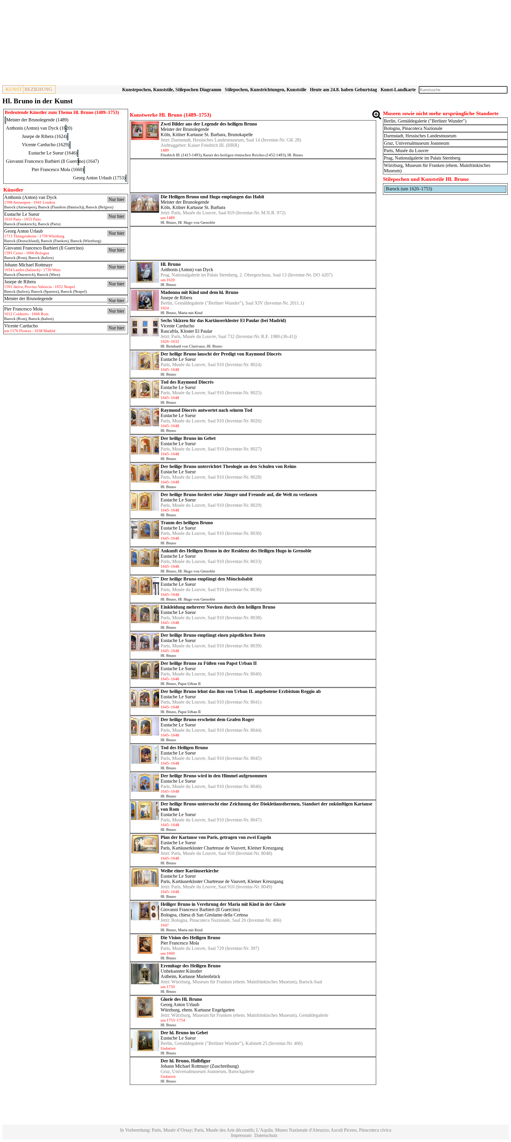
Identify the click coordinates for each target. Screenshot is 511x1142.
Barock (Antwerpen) (20, 207)
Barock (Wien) (48, 274)
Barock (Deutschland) (21, 241)
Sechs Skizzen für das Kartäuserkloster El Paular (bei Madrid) (223, 320)
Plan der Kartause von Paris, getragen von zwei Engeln (216, 837)
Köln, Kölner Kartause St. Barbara (193, 134)
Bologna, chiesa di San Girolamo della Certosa (204, 914)
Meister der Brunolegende (185, 129)
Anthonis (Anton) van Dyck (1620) (39, 128)
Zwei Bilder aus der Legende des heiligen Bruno (209, 123)
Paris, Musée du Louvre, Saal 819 (203, 212)
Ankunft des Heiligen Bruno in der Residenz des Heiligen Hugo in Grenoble (236, 550)
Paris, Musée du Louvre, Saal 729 (192, 948)
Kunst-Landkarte (398, 89)
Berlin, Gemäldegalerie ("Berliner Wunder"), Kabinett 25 (214, 1043)
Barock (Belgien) (99, 207)
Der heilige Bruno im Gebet (188, 438)
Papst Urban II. (189, 683)
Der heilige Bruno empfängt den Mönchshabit (207, 578)
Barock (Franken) (55, 241)
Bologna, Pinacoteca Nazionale (413, 128)
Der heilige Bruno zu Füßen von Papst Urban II (209, 663)
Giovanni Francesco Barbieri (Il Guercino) (200, 909)
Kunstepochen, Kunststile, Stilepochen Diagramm (171, 89)
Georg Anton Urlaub (180, 1004)
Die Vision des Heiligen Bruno (190, 937)
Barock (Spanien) (45, 291)
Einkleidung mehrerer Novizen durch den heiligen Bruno (218, 606)
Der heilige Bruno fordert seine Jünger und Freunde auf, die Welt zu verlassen (239, 494)
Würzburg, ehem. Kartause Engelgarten (198, 1009)
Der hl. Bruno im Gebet (184, 1032)
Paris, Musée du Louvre (406, 150)
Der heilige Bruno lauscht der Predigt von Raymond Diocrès (221, 353)
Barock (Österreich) (19, 274)
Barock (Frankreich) (20, 224)
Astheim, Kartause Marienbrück (190, 976)
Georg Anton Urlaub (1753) (99, 177)
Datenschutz (265, 1135)
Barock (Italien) (41, 257)
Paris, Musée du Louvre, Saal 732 (203, 336)
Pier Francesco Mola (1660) (58, 169)
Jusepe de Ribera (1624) (44, 136)
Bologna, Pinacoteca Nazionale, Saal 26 (208, 920)
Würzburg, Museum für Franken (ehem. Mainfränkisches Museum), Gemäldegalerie (249, 1015)
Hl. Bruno (295, 155)
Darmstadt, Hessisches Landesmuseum (420, 135)
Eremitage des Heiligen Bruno (191, 965)
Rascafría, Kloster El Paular (186, 331)
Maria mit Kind (190, 313)
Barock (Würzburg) (85, 241)
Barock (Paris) (49, 224)
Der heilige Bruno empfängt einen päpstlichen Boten (213, 635)
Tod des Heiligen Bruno (184, 747)
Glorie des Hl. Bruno (181, 999)
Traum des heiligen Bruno (187, 522)
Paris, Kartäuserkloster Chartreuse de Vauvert (203, 847)
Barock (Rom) (15, 257)
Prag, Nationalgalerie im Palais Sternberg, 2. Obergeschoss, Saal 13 (224, 274)
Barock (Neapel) (74, 291)
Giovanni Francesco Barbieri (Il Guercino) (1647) (52, 161)
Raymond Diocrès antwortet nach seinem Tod (206, 410)
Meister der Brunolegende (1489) (37, 119)
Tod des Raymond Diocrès (187, 382)
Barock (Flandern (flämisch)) (61, 207)
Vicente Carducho (177, 325)
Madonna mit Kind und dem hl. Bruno (199, 292)
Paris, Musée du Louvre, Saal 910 (192, 364)
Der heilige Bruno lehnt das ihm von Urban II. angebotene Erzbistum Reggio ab (241, 691)
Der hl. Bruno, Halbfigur (186, 1060)
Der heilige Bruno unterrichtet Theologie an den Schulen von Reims (228, 466)
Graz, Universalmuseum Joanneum (193, 1071)
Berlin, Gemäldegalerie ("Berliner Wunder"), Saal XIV (212, 302)
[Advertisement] (179, 43)
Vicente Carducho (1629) (45, 144)
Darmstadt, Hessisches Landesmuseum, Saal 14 (215, 139)
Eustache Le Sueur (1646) (52, 152)
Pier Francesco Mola (180, 942)
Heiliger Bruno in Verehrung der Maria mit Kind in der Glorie (223, 904)
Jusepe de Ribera (176, 297)
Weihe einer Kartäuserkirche (190, 870)
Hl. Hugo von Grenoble (196, 222)
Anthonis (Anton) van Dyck (187, 269)
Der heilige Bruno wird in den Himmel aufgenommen (214, 775)
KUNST (14, 89)
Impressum (241, 1135)
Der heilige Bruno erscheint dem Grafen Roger (207, 719)
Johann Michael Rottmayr (185, 1066)
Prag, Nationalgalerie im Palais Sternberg (422, 157)
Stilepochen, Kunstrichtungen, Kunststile (265, 89)
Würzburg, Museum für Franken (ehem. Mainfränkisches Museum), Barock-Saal (246, 981)
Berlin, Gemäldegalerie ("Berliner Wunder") (425, 120)
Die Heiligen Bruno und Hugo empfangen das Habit (212, 196)
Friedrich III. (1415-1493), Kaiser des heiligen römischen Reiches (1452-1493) (223, 155)
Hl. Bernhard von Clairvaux (183, 346)
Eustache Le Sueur (178, 359)
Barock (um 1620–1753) (409, 188)
